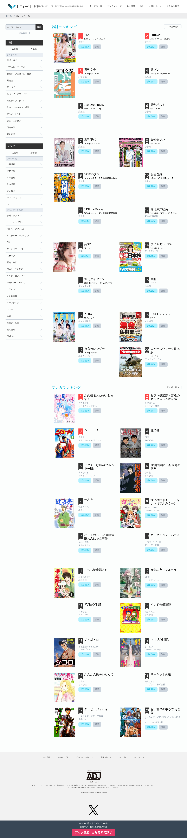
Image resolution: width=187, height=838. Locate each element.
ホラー (10, 309)
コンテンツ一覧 (114, 6)
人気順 (34, 49)
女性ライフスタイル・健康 (19, 74)
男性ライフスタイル (16, 101)
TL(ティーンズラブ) (16, 283)
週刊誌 (10, 80)
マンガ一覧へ (173, 387)
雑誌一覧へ (174, 27)
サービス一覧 (96, 6)
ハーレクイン (13, 303)
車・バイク (12, 87)
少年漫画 (11, 164)
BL (8, 204)
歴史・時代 (12, 262)
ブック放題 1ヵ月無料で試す (93, 832)
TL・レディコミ (14, 198)
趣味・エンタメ (14, 121)
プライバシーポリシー (84, 757)
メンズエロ (12, 296)
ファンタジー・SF (15, 249)
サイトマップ (139, 757)
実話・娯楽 (12, 60)
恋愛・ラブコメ (14, 215)
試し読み (85, 47)
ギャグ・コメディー (16, 276)
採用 (142, 6)
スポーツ (11, 256)
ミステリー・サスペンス (18, 236)
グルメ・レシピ (14, 114)
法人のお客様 (173, 6)
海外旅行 (11, 134)
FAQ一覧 (122, 757)
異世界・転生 (13, 323)
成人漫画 (11, 329)
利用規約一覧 (106, 757)
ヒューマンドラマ (15, 222)
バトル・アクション (16, 229)
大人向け (11, 191)
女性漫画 (11, 184)
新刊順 (15, 49)
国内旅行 (11, 127)
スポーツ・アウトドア (17, 94)
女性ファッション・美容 (18, 107)
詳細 (97, 47)
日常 (9, 242)
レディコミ (12, 289)
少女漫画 (11, 171)
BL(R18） (11, 336)
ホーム (9, 16)
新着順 (34, 153)
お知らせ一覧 (63, 757)
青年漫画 (11, 178)
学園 (9, 316)
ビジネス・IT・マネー (17, 67)
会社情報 (131, 6)
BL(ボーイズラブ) (15, 269)
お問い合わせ (155, 6)
